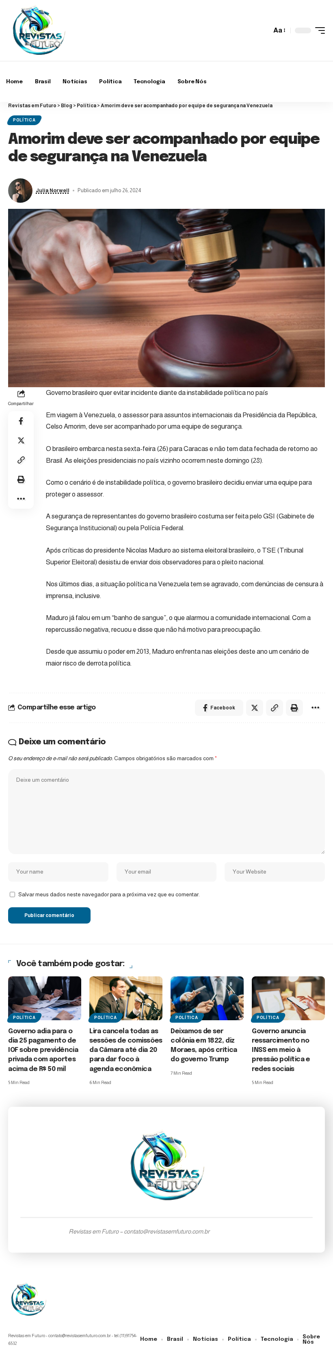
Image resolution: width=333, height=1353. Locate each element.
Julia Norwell (52, 190)
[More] (21, 499)
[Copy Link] (21, 460)
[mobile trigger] (318, 30)
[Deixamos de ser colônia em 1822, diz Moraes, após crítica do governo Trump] (207, 998)
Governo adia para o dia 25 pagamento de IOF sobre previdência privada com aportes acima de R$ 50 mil (43, 1050)
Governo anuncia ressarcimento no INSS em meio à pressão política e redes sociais (281, 1050)
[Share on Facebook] (21, 421)
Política (24, 120)
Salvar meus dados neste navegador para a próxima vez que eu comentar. (109, 894)
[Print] (21, 479)
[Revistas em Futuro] (38, 30)
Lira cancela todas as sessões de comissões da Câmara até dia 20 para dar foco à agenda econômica (125, 1050)
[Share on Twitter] (21, 440)
